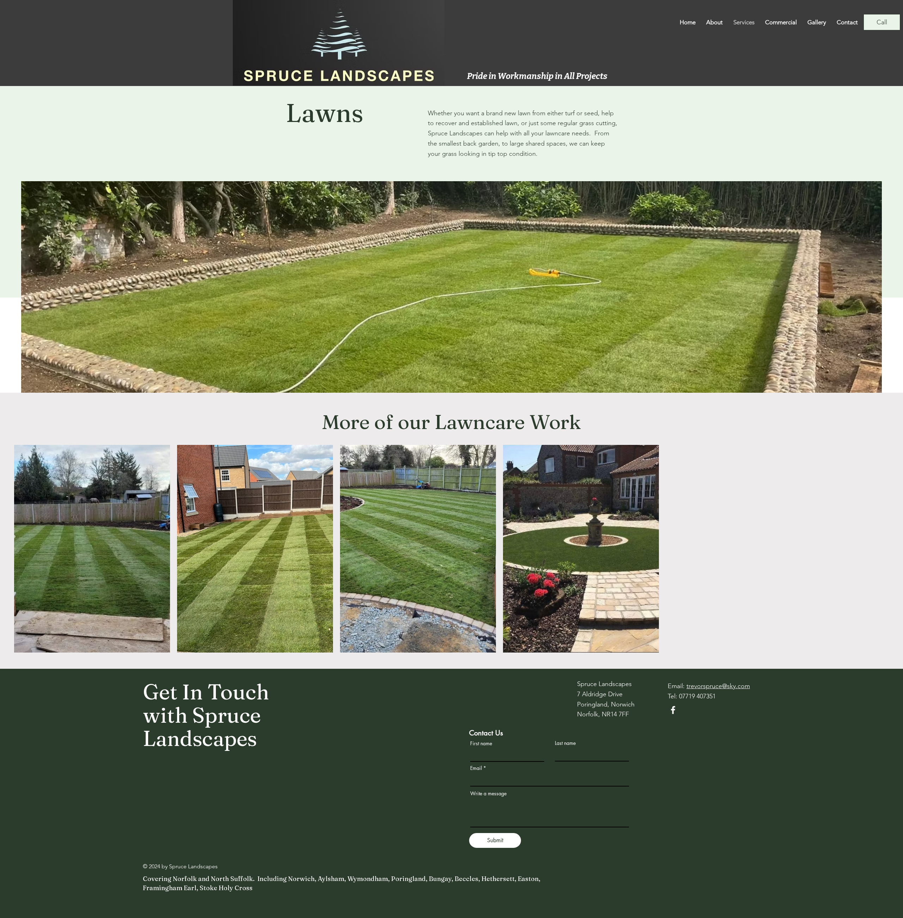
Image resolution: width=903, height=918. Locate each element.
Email (476, 768)
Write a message (488, 793)
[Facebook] (673, 710)
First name (481, 743)
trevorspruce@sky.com (718, 686)
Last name (565, 743)
